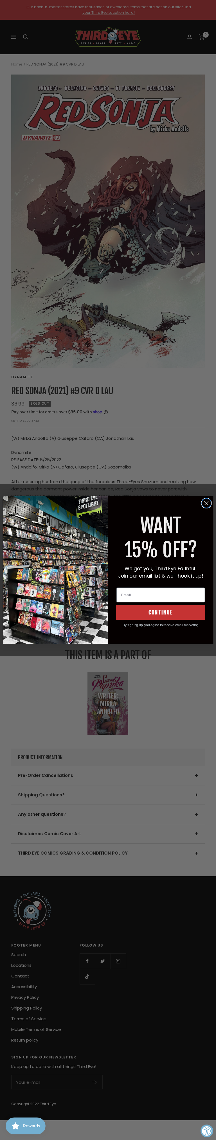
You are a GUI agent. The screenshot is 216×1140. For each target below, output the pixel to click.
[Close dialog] (206, 503)
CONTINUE (160, 612)
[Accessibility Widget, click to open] (207, 1131)
